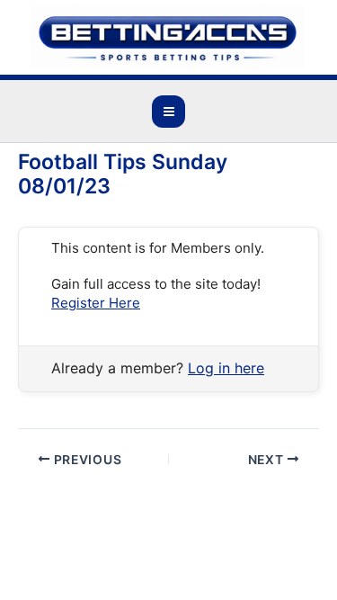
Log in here (226, 368)
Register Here (95, 302)
